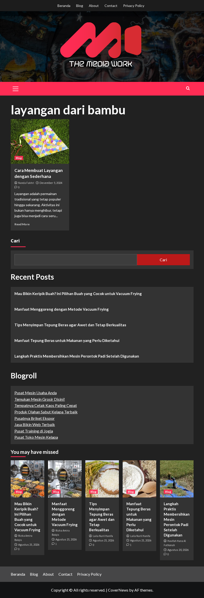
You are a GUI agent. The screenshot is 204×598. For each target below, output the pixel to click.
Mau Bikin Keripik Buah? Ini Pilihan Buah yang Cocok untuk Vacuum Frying (78, 293)
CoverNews (118, 590)
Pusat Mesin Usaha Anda (35, 392)
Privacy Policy (133, 5)
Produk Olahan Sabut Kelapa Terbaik (46, 411)
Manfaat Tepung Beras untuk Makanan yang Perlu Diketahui (66, 340)
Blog (79, 5)
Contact (110, 5)
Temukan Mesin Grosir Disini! (39, 399)
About (94, 5)
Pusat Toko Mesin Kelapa (36, 437)
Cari (15, 240)
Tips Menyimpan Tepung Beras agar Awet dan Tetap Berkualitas (70, 325)
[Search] (188, 88)
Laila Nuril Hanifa (103, 536)
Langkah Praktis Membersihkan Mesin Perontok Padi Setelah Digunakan (76, 356)
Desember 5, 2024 (51, 182)
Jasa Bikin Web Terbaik (34, 424)
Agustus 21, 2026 (28, 544)
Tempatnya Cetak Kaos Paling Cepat (45, 405)
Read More (22, 224)
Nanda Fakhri (26, 183)
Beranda (63, 5)
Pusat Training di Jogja (33, 431)
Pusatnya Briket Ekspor (34, 418)
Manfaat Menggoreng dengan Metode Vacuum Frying (61, 309)
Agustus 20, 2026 (178, 549)
